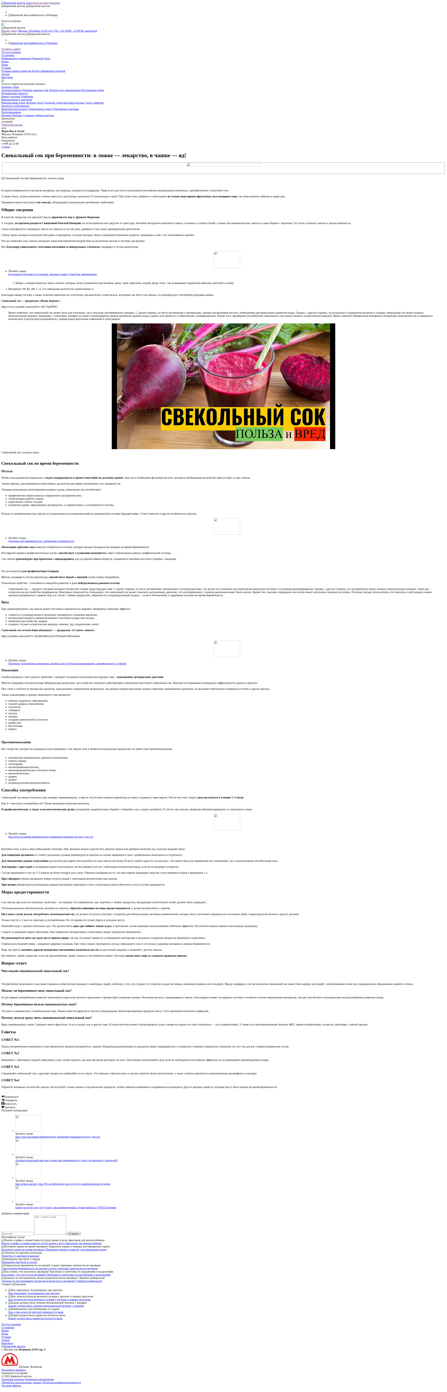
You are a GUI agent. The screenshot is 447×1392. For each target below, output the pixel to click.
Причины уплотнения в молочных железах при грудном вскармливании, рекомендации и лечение (67, 663)
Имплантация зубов (13, 102)
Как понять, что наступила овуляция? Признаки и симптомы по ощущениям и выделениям (55, 1274)
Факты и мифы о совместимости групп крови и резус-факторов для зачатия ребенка (51, 1243)
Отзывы (6, 67)
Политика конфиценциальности (61, 1382)
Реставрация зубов (93, 90)
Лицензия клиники (12, 1379)
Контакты (7, 77)
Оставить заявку (11, 49)
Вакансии (38, 58)
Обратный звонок (12, 124)
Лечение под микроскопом (65, 90)
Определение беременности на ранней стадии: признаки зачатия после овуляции (49, 1268)
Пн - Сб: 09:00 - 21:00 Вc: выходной (75, 30)
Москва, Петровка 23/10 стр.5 (36, 30)
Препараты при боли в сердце (19, 1262)
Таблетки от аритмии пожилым (20, 1255)
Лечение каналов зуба (35, 90)
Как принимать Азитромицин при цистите (34, 1293)
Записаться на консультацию (43, 2)
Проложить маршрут (13, 1369)
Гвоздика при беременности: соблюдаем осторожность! (41, 541)
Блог (47, 58)
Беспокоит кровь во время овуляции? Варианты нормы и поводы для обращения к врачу (54, 1249)
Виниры (6, 115)
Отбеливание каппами (65, 109)
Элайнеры (27, 96)
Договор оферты (11, 1385)
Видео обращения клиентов (48, 71)
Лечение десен (34, 102)
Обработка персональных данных (21, 1382)
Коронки (17, 115)
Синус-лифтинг (94, 102)
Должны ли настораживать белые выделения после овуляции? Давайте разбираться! (51, 1281)
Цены (4, 64)
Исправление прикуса (14, 93)
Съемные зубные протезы (38, 115)
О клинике (7, 55)
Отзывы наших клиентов (16, 71)
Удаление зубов (53, 102)
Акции (5, 74)
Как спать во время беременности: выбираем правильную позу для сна (50, 836)
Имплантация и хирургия (16, 99)
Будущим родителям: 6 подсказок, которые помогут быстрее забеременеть (52, 274)
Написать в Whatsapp (44, 43)
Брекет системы (10, 96)
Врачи (5, 61)
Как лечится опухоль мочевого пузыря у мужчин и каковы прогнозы (49, 1299)
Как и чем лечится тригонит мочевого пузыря (35, 1312)
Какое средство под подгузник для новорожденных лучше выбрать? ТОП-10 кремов (65, 1207)
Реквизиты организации (39, 1379)
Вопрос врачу (9, 30)
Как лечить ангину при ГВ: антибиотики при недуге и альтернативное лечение (62, 1183)
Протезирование (11, 112)
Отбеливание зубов (39, 109)
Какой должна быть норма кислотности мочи (35, 1318)
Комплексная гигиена (14, 109)
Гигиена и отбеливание (15, 105)
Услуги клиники (11, 52)
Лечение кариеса (11, 90)
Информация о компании (16, 58)
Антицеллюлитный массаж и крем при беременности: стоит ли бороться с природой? (66, 1160)
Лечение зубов (10, 87)
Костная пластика (73, 102)
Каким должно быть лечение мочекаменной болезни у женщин (46, 1305)
